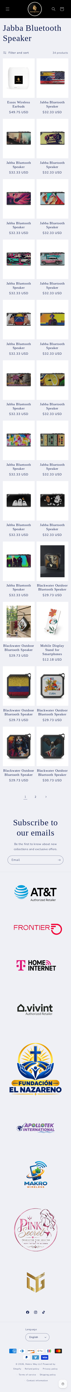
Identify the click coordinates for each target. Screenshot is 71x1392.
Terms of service (27, 1374)
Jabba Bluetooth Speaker (52, 104)
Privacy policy (50, 1368)
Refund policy (32, 1368)
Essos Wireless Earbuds (18, 104)
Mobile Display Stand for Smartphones (52, 650)
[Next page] (46, 797)
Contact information (37, 1380)
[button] (7, 9)
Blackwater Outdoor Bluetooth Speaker (52, 587)
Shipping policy (48, 1374)
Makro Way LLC (33, 1364)
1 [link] (25, 797)
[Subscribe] (59, 860)
